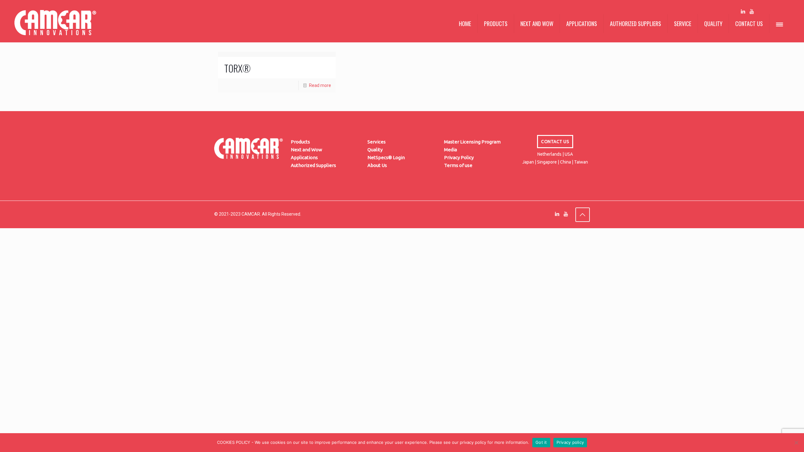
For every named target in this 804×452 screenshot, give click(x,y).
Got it (541, 442)
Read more (320, 85)
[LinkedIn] (743, 11)
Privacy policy (570, 442)
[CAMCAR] (55, 28)
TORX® (237, 68)
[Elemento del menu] (779, 24)
